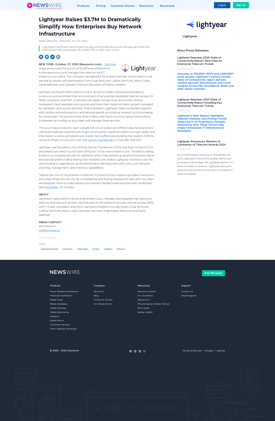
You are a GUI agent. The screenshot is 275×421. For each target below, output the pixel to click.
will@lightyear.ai (49, 230)
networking (82, 249)
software (108, 249)
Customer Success (60, 324)
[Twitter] (135, 351)
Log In (222, 5)
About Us (99, 291)
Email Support (188, 295)
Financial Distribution (61, 295)
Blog (96, 295)
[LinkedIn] (140, 351)
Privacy (209, 350)
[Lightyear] (139, 67)
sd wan (96, 249)
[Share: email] (58, 57)
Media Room (57, 320)
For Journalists (145, 295)
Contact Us (187, 291)
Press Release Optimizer (63, 328)
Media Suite (56, 299)
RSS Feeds (143, 308)
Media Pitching (58, 308)
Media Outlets (145, 312)
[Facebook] (131, 351)
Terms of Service (192, 350)
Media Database (59, 304)
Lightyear (110, 64)
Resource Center (147, 291)
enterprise (67, 249)
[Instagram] (144, 351)
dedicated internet (49, 249)
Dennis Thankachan (100, 140)
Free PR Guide (213, 273)
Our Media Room (103, 304)
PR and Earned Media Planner (153, 304)
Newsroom (143, 299)
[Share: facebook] (41, 57)
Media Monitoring (59, 312)
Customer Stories (103, 299)
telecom (121, 249)
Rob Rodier (51, 187)
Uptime (220, 350)
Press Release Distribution (64, 291)
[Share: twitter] (47, 57)
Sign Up (241, 5)
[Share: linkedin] (52, 57)
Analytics (55, 316)
